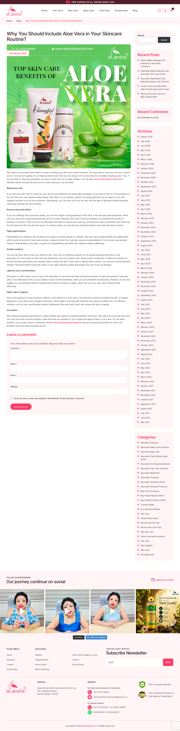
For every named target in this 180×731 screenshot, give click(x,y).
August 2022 (146, 354)
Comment (15, 348)
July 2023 (145, 304)
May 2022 (145, 368)
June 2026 (145, 146)
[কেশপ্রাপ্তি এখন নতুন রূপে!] (158, 611)
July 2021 (145, 413)
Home (44, 10)
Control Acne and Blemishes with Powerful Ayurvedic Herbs (155, 87)
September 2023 (148, 295)
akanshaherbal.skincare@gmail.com (110, 697)
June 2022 (145, 363)
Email (13, 375)
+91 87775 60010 (101, 692)
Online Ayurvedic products (153, 536)
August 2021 (146, 408)
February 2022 (147, 381)
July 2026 (145, 141)
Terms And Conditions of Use (84, 655)
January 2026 (147, 168)
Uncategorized (147, 554)
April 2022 (145, 372)
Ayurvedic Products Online (153, 482)
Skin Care (73, 10)
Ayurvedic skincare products (68, 322)
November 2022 (148, 340)
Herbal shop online (149, 518)
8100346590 (113, 712)
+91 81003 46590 (117, 707)
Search (141, 35)
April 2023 (145, 318)
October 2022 (147, 345)
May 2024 (145, 259)
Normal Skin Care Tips (151, 527)
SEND (168, 662)
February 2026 (147, 164)
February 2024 (147, 272)
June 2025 (145, 200)
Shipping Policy (41, 659)
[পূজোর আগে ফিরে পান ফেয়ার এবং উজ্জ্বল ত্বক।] (67, 611)
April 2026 (145, 155)
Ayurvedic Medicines (150, 473)
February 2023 (147, 327)
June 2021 (145, 417)
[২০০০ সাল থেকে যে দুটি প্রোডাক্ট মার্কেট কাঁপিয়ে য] (22, 611)
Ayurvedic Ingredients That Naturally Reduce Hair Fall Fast (155, 80)
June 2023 (145, 309)
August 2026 (146, 136)
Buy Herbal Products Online (153, 500)
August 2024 (146, 245)
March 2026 (146, 159)
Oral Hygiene (147, 545)
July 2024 (145, 250)
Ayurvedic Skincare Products (154, 486)
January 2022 (147, 386)
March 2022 (146, 377)
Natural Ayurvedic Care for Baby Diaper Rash (153, 95)
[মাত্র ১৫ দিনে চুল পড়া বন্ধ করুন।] (113, 611)
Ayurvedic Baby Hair (150, 452)
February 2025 (147, 218)
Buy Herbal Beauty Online (152, 495)
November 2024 (148, 232)
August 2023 (146, 300)
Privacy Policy (78, 664)
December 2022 (148, 336)
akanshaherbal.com (88, 726)
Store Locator (41, 664)
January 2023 (147, 331)
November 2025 (148, 177)
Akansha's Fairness (149, 442)
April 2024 (145, 263)
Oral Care (105, 10)
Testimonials (12, 669)
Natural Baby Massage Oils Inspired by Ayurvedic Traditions (153, 63)
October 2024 (147, 236)
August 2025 (146, 191)
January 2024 (147, 277)
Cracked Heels (147, 504)
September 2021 (148, 404)
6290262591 (99, 712)
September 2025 (148, 186)
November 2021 (148, 395)
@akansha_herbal (165, 580)
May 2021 (145, 422)
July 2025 (145, 195)
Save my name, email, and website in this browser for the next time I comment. (49, 398)
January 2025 (147, 223)
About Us (11, 659)
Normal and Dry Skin (150, 523)
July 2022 (145, 359)
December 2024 (148, 227)
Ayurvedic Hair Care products (154, 468)
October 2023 (147, 291)
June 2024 (145, 254)
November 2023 (148, 286)
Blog (135, 10)
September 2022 (148, 349)
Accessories (121, 10)
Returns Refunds (42, 669)
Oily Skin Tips (147, 532)
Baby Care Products (150, 491)
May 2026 (145, 150)
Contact (75, 659)
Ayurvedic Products (150, 477)
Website (14, 386)
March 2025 (146, 214)
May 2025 (145, 204)
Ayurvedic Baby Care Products (155, 447)
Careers (10, 664)
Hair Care (58, 10)
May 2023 (145, 313)
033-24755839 (100, 707)
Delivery (38, 655)
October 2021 (147, 399)
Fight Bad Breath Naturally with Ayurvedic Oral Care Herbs (155, 72)
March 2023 (146, 322)
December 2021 (148, 390)
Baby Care (88, 10)
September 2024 (148, 241)
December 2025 (148, 173)
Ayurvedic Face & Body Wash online (154, 458)
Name (13, 364)
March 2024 (146, 268)
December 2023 (148, 281)
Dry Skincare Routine (150, 509)
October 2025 (147, 182)
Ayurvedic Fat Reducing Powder (155, 464)
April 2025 (145, 209)
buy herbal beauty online (106, 179)
